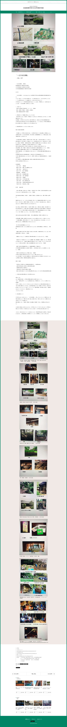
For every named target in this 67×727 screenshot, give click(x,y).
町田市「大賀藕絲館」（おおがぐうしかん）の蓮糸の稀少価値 (38, 708)
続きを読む (22, 692)
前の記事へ (16, 673)
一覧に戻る (33, 673)
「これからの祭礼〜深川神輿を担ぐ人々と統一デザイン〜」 (47, 708)
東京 (17, 698)
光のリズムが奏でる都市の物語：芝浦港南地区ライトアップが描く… (20, 708)
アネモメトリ (33, 719)
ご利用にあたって (27, 719)
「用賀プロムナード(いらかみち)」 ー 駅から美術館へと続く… (29, 708)
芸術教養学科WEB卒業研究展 (33, 7)
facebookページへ (39, 719)
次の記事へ (50, 673)
